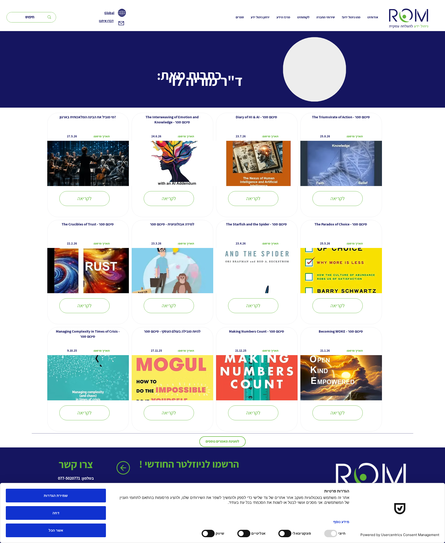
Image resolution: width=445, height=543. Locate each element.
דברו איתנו (106, 21)
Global (109, 13)
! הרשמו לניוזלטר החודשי (190, 464)
